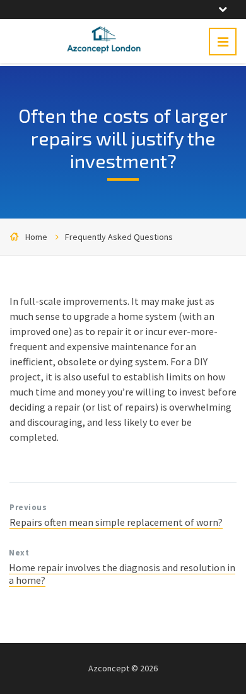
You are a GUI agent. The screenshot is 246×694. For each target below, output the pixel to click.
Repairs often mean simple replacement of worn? (116, 522)
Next (19, 552)
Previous (28, 507)
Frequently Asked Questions (119, 236)
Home (36, 236)
